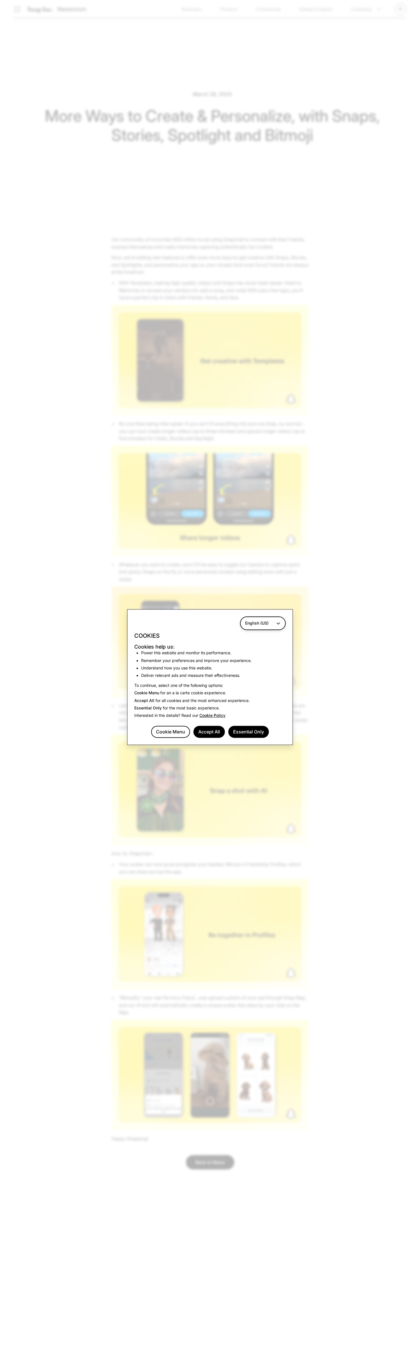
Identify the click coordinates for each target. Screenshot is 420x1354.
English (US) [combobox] (257, 623)
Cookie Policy (212, 715)
